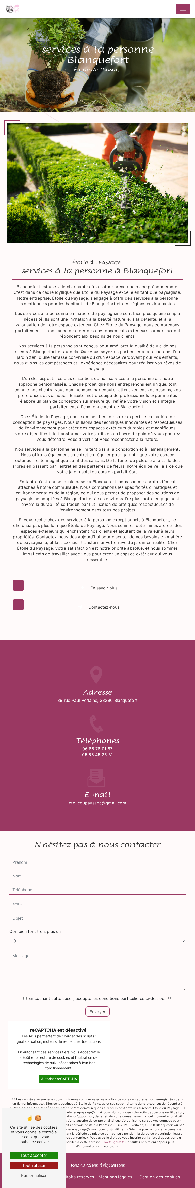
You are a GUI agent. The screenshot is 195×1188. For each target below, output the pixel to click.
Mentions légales (115, 1176)
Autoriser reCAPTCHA (59, 1079)
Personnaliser (34, 1175)
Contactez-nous (103, 607)
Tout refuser (33, 1165)
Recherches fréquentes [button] (97, 1165)
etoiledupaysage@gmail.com (97, 802)
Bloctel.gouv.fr (113, 1142)
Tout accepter (33, 1155)
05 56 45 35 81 (97, 754)
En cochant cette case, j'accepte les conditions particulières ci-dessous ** (100, 998)
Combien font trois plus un (35, 931)
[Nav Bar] (183, 9)
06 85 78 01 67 (97, 748)
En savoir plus (103, 587)
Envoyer (97, 1011)
